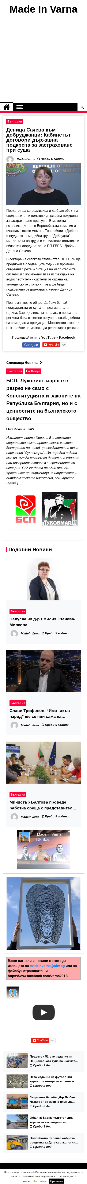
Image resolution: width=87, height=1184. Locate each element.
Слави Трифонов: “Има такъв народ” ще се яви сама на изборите (40, 714)
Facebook (67, 337)
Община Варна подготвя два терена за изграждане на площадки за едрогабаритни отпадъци (51, 1120)
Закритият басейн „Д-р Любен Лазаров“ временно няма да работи (52, 1100)
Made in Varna (49, 834)
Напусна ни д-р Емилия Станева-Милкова (42, 622)
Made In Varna (43, 9)
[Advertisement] (43, 59)
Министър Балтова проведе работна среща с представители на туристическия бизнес (42, 805)
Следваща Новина (22, 362)
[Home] (6, 107)
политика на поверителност (40, 1176)
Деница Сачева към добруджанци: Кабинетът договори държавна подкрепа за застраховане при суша (39, 140)
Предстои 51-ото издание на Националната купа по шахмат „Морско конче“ (52, 1059)
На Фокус (33, 371)
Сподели (31, 345)
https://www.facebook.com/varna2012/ (38, 976)
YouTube (48, 337)
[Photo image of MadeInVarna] (13, 993)
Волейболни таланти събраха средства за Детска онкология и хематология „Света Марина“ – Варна (54, 1140)
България (14, 121)
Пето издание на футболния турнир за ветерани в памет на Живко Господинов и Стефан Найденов (53, 1079)
